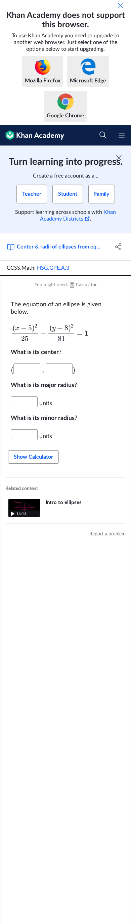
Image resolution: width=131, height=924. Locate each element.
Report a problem (107, 534)
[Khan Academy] (32, 135)
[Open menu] (122, 135)
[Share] (118, 247)
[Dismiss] (120, 5)
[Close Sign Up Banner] (119, 157)
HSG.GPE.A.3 (53, 268)
